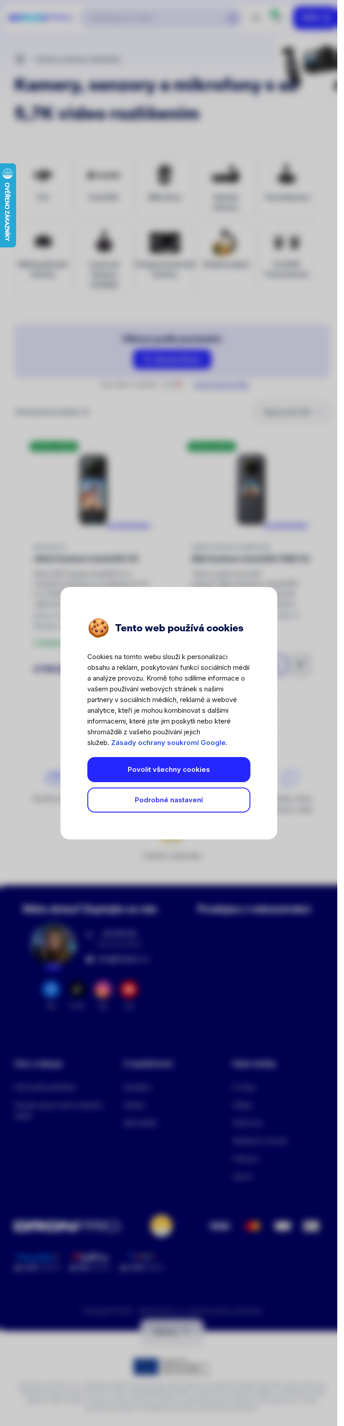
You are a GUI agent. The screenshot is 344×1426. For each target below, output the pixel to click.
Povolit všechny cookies (169, 769)
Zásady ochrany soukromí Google (168, 742)
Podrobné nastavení (169, 800)
